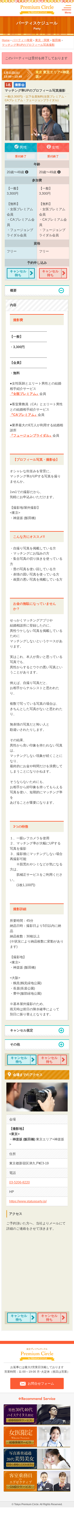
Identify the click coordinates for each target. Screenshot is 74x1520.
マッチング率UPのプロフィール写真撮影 (28, 44)
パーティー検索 (22, 40)
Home (6, 40)
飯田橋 (56, 40)
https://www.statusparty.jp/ (28, 1201)
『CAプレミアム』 (24, 414)
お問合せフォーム (41, 1383)
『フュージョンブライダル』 (31, 435)
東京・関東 (42, 40)
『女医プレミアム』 (24, 394)
